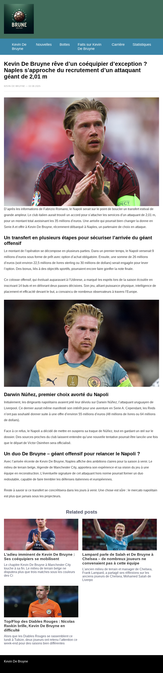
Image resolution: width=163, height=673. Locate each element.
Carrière (118, 45)
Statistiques (142, 45)
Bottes (65, 45)
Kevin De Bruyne (19, 47)
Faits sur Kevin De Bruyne (89, 47)
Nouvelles (44, 45)
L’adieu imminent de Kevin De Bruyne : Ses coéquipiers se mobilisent (39, 556)
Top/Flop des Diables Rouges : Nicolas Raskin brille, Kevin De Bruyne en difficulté (39, 625)
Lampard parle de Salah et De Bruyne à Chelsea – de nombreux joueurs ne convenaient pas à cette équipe (117, 558)
